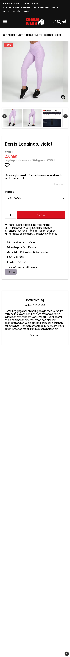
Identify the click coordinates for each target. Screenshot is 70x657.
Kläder (11, 34)
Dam (20, 34)
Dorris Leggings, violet (48, 34)
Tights (29, 34)
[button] (54, 21)
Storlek (9, 191)
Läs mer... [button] (59, 184)
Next (65, 116)
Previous (4, 116)
